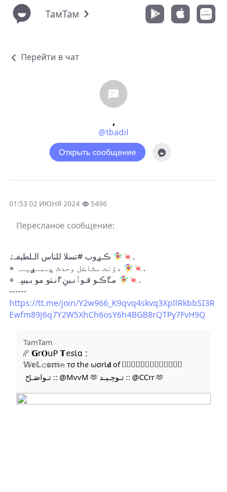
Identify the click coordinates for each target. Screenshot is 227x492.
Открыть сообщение (97, 152)
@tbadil (113, 132)
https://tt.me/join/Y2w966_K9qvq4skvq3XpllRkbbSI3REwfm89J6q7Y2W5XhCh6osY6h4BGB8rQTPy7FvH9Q (112, 308)
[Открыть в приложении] (161, 152)
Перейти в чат (49, 56)
